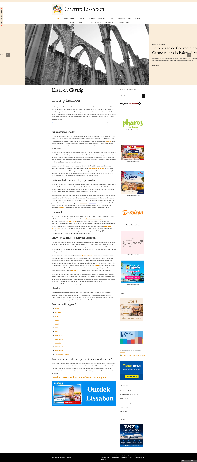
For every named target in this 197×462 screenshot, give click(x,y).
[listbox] (98, 54)
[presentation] (8, 55)
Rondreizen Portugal (121, 456)
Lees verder (131, 65)
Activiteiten (124, 390)
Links (131, 458)
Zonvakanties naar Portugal (105, 456)
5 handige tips (105, 458)
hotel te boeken (71, 221)
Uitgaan (111, 18)
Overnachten (108, 22)
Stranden (101, 18)
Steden (91, 18)
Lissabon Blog (125, 403)
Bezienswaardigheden (133, 44)
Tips (80, 22)
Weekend (72, 22)
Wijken (122, 411)
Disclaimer (124, 458)
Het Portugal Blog (69, 18)
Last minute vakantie (135, 456)
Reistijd (81, 18)
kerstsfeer (61, 208)
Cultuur (123, 399)
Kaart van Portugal (125, 18)
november (83, 203)
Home (57, 18)
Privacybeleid (67, 458)
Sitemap (103, 459)
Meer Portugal (123, 22)
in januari (57, 309)
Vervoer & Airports (93, 22)
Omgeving (138, 18)
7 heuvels (108, 141)
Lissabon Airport (139, 458)
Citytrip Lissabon (84, 9)
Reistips (123, 407)
